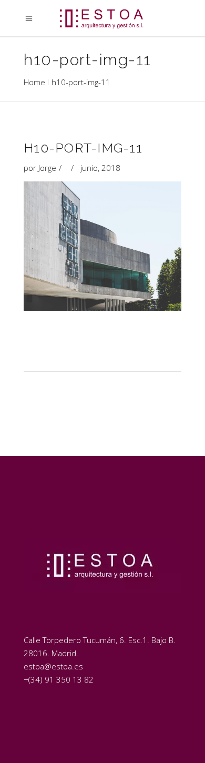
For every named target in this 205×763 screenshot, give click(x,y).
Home (34, 82)
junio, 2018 (100, 167)
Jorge (47, 167)
